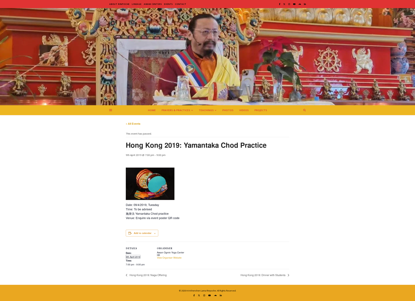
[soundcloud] (299, 4)
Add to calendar (142, 233)
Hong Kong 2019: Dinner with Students (263, 275)
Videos (244, 110)
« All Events (133, 123)
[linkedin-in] (305, 4)
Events (168, 4)
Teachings (206, 110)
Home (152, 110)
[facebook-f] (280, 4)
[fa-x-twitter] (284, 4)
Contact (180, 4)
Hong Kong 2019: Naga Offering (148, 275)
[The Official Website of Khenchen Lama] (207, 56)
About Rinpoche (119, 4)
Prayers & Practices (176, 110)
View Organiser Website (169, 257)
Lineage (137, 4)
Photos (227, 110)
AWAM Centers (153, 4)
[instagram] (289, 4)
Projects (261, 110)
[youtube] (294, 4)
